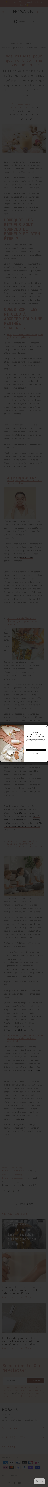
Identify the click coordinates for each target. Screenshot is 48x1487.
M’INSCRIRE (35, 750)
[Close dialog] (46, 726)
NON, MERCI (36, 753)
